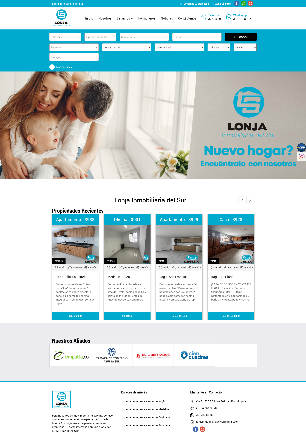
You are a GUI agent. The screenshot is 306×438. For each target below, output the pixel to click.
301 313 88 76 (242, 19)
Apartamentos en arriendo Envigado (147, 417)
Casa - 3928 (231, 219)
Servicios (123, 18)
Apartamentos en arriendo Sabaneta (147, 425)
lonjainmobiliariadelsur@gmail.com (217, 421)
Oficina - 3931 (127, 219)
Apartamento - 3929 (179, 219)
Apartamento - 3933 (75, 219)
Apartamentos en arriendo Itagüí (145, 401)
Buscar (243, 36)
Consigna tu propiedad (196, 3)
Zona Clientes (223, 3)
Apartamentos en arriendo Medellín (147, 409)
